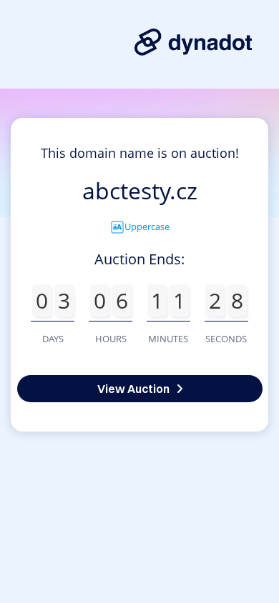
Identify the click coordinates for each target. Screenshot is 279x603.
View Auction (133, 389)
